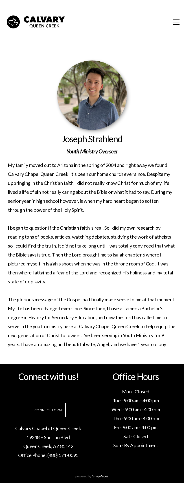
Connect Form (48, 410)
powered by (92, 476)
